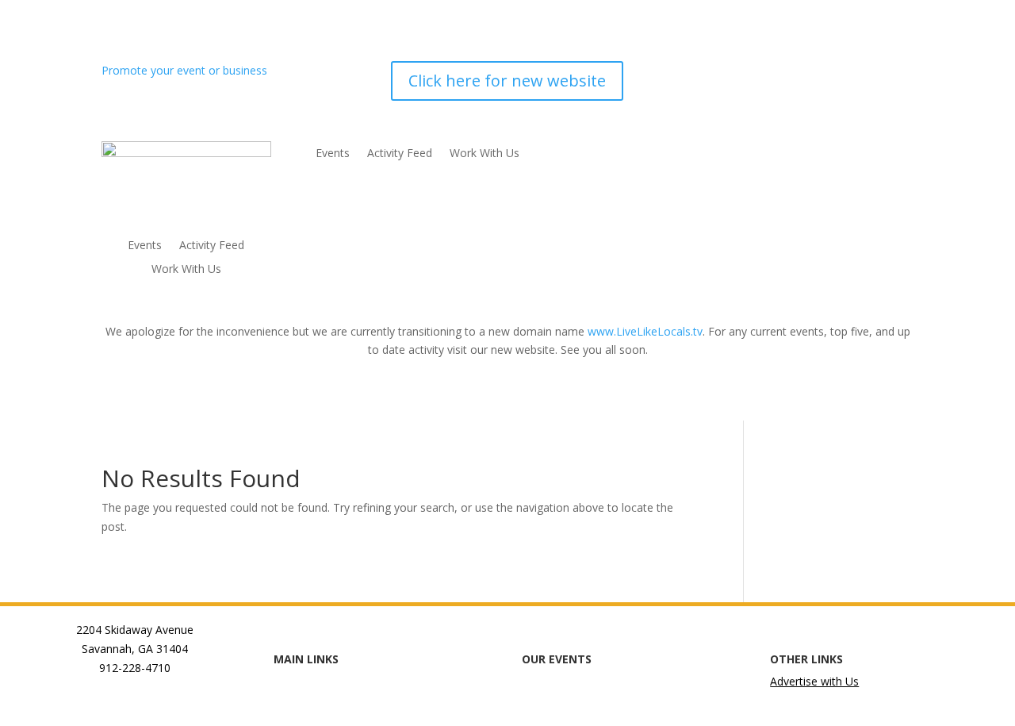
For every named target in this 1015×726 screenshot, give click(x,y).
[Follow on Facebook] (774, 73)
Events (145, 246)
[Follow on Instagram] (805, 73)
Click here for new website (507, 80)
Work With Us (186, 269)
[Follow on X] (837, 73)
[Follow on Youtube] (901, 73)
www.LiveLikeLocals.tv (645, 331)
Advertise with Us (814, 681)
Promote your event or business (186, 70)
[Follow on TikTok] (869, 73)
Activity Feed (211, 246)
